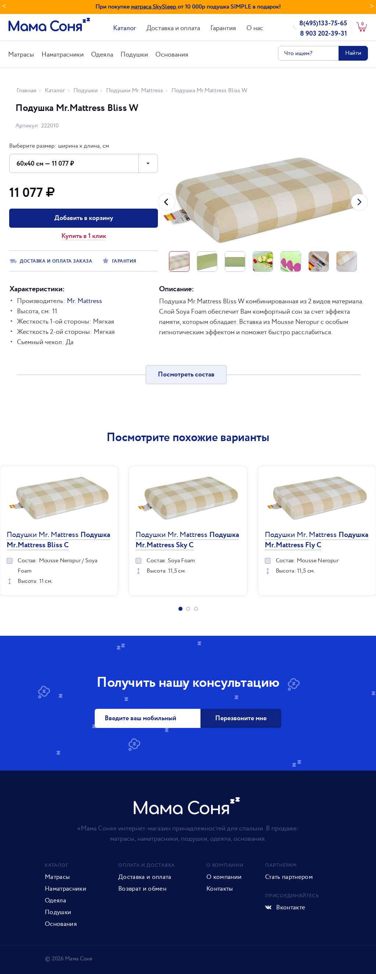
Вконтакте (290, 907)
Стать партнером (289, 877)
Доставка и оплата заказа (56, 261)
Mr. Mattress (84, 301)
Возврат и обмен (142, 888)
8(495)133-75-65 (323, 23)
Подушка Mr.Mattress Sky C (187, 540)
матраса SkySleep (154, 7)
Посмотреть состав (186, 374)
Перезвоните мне (241, 718)
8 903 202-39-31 (323, 34)
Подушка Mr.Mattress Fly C (316, 540)
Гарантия (223, 28)
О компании (224, 877)
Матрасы (21, 54)
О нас (254, 28)
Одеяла (102, 54)
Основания (171, 54)
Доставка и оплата (173, 28)
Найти (353, 53)
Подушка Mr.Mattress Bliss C (58, 540)
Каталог (124, 28)
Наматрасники (62, 54)
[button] (167, 202)
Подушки (134, 54)
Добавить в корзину (83, 218)
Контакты (219, 888)
